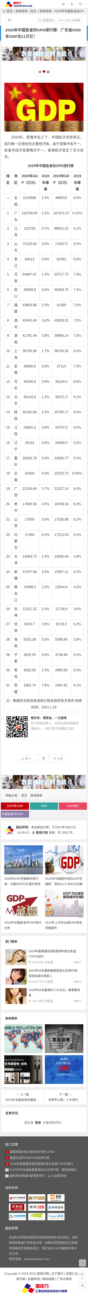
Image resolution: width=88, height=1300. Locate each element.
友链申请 (34, 1279)
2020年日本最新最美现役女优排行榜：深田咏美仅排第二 (47, 1169)
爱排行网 (42, 832)
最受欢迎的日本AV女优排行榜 (29, 1157)
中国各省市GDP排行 (15, 814)
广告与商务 (64, 1279)
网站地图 (48, 1279)
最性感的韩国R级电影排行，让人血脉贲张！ (39, 1175)
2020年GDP (15, 806)
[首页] (82, 1262)
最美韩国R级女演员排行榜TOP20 (32, 1151)
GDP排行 (73, 806)
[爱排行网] (44, 1288)
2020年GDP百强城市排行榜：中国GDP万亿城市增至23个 (22, 884)
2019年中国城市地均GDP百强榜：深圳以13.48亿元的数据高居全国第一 (64, 884)
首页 (10, 11)
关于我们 (57, 1273)
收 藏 (44, 72)
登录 (38, 1122)
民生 (34, 11)
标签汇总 (72, 1273)
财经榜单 (22, 11)
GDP (44, 806)
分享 (60, 758)
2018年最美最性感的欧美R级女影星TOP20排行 (41, 1163)
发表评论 (47, 20)
